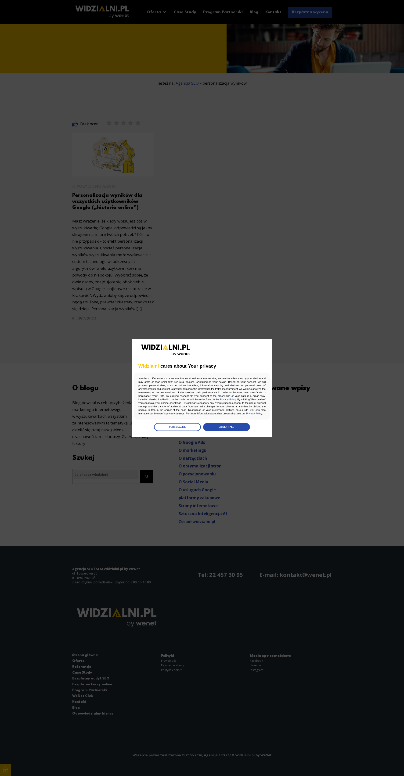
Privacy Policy (228, 399)
